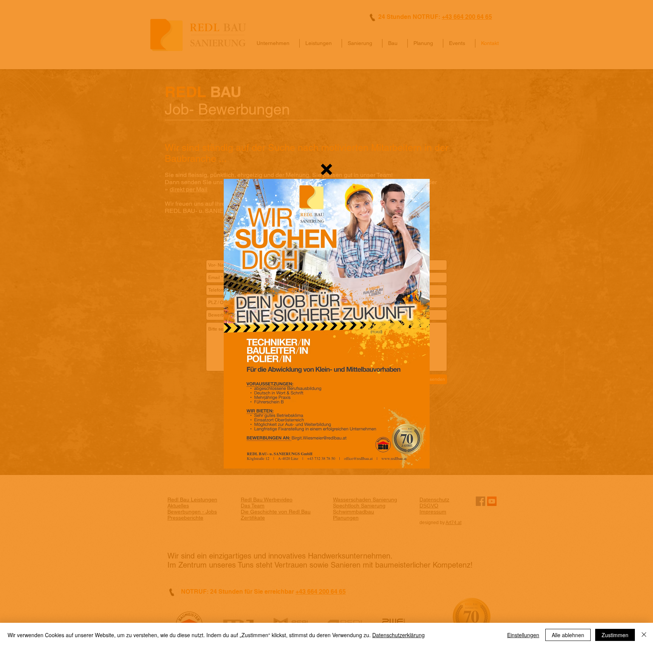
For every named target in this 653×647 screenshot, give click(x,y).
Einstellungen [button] (523, 635)
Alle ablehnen (568, 635)
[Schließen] (643, 635)
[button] (326, 169)
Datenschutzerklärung (398, 635)
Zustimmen (615, 635)
